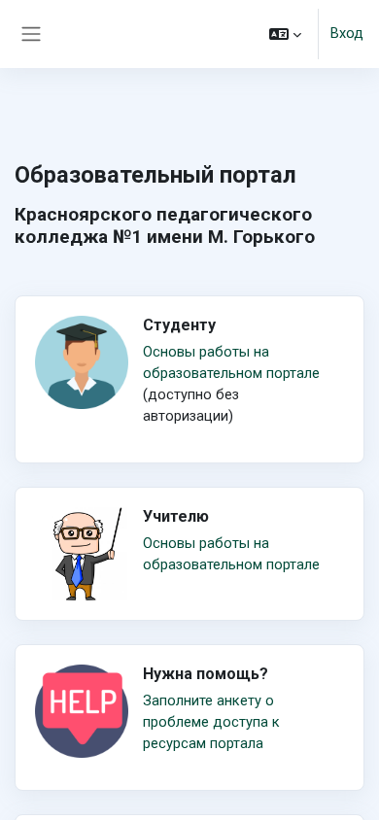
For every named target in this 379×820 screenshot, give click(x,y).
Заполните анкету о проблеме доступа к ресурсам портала (211, 722)
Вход (346, 33)
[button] (285, 34)
